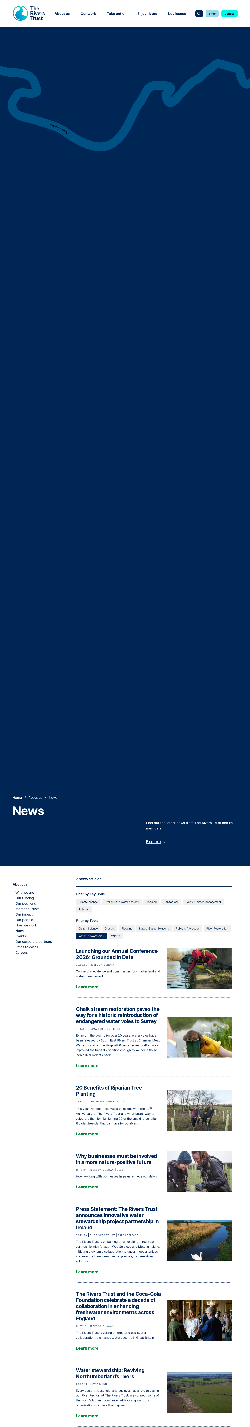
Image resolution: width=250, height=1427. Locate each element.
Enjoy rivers (147, 14)
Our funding (24, 898)
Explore (153, 841)
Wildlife (115, 936)
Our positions (25, 903)
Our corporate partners (33, 942)
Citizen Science (88, 928)
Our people (24, 920)
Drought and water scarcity (122, 902)
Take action (117, 14)
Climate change (88, 902)
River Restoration (217, 928)
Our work (88, 14)
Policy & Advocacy (187, 928)
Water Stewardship (91, 936)
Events (20, 936)
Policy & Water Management (203, 902)
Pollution (84, 909)
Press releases (26, 947)
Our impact (24, 914)
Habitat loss (171, 902)
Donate (229, 13)
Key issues (177, 14)
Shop (212, 13)
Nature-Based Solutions (154, 928)
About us (62, 14)
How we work (26, 925)
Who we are (24, 892)
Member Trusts (27, 909)
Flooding (151, 902)
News (19, 931)
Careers (21, 952)
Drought (110, 928)
